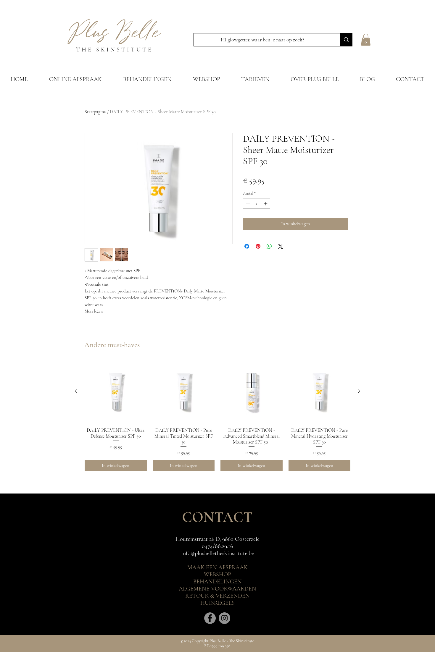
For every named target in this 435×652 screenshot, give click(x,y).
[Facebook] (210, 618)
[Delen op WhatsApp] (269, 246)
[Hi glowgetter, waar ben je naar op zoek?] (346, 39)
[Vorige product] (76, 391)
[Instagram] (224, 618)
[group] (217, 415)
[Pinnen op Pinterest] (258, 246)
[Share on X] (280, 246)
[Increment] (266, 203)
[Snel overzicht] (116, 391)
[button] (366, 40)
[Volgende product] (358, 391)
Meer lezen (94, 311)
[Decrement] (247, 203)
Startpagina (95, 112)
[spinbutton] (256, 203)
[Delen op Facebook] (246, 246)
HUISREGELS (217, 602)
